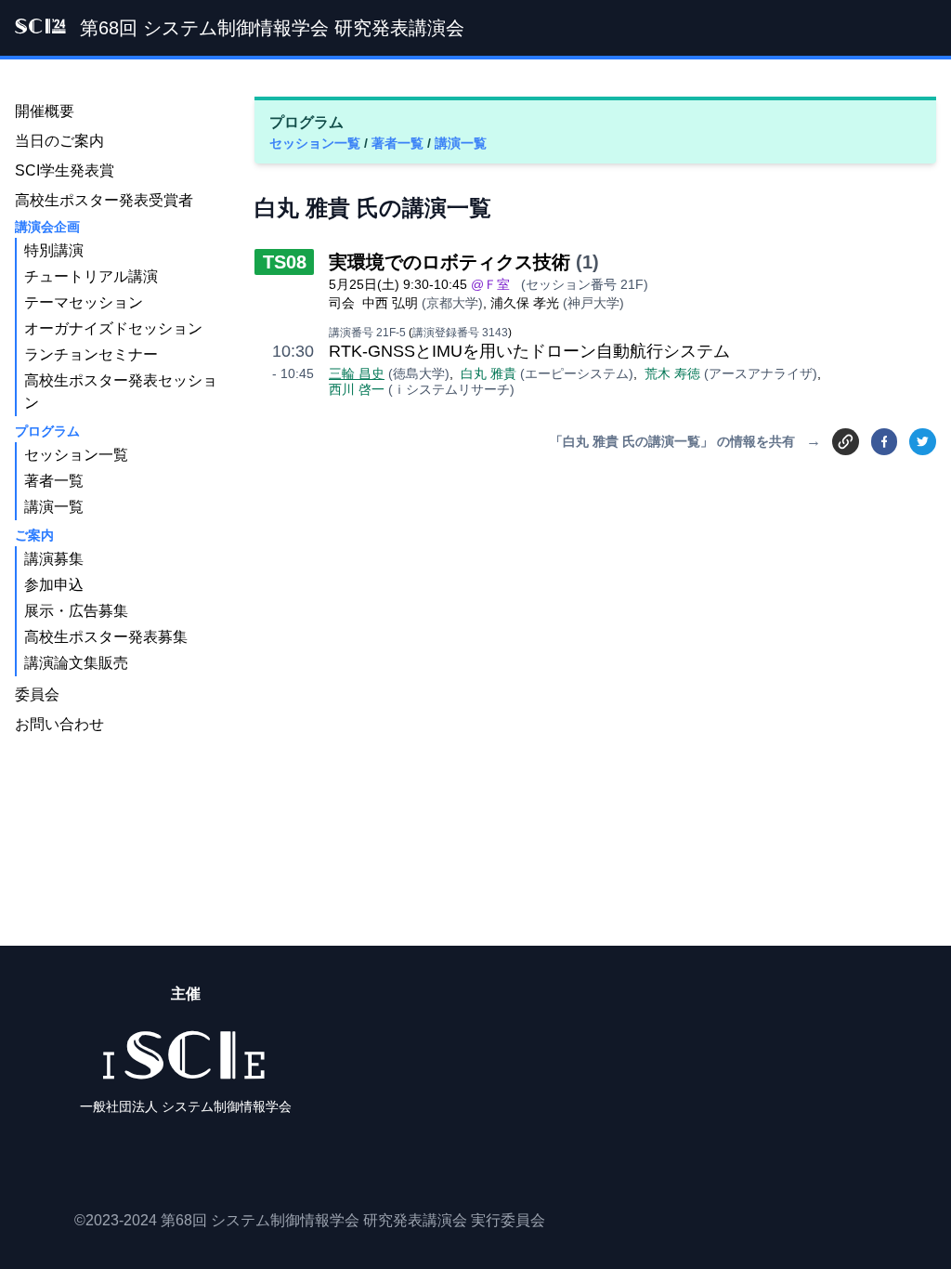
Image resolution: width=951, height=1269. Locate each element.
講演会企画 (47, 226)
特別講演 (54, 250)
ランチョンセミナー (91, 354)
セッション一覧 (316, 143)
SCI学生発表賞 (64, 170)
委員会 (37, 694)
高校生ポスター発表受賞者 (104, 200)
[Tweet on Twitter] (922, 441)
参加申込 (54, 585)
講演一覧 (461, 143)
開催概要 (44, 111)
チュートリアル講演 (91, 276)
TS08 (284, 262)
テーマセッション (83, 302)
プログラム (47, 431)
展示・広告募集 (76, 611)
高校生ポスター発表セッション (120, 392)
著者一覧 (399, 143)
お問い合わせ (59, 724)
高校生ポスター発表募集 (106, 637)
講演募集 (54, 559)
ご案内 (34, 535)
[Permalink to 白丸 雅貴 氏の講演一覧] (845, 441)
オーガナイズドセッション (113, 328)
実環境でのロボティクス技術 (449, 262)
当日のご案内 (59, 141)
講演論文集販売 (76, 663)
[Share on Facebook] (884, 441)
